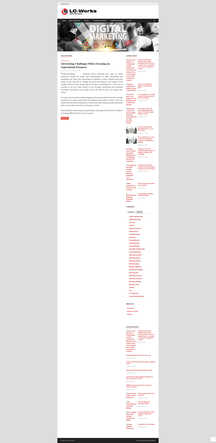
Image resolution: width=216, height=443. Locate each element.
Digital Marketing (134, 234)
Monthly (139, 212)
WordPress (146, 440)
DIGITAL (86, 20)
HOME (64, 20)
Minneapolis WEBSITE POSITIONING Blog (139, 370)
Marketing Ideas (134, 264)
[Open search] (154, 21)
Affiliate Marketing (135, 219)
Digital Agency (133, 231)
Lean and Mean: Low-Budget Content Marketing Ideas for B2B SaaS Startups (146, 96)
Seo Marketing (133, 293)
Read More (64, 118)
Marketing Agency (135, 258)
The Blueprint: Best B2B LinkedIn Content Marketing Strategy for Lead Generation (146, 166)
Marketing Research (135, 278)
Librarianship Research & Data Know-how (138, 355)
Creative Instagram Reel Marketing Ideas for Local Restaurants (145, 128)
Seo (130, 290)
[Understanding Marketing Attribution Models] (131, 194)
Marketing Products (135, 275)
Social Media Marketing (136, 296)
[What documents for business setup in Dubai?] (131, 183)
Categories (131, 212)
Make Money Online (135, 255)
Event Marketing (134, 246)
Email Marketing (134, 240)
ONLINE (129, 20)
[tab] (131, 212)
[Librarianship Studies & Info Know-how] (131, 393)
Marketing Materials (135, 267)
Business (132, 222)
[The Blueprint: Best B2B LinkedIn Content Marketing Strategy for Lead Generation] (131, 165)
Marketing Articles (135, 261)
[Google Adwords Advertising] (131, 424)
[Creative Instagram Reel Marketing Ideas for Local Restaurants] (131, 127)
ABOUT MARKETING (74, 20)
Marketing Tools (65, 60)
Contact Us (130, 308)
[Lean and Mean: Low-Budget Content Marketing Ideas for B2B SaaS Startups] (131, 94)
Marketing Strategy (135, 281)
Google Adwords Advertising (146, 424)
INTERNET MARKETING (99, 20)
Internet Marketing (135, 252)
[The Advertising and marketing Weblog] (131, 402)
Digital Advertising (135, 228)
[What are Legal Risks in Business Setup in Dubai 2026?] (131, 84)
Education (132, 237)
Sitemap (129, 314)
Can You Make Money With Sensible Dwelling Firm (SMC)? (146, 413)
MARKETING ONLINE (117, 20)
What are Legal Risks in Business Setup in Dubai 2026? (145, 85)
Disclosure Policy (132, 311)
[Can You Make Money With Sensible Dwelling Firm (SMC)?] (131, 412)
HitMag (153, 440)
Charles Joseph (77, 70)
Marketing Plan (134, 272)
